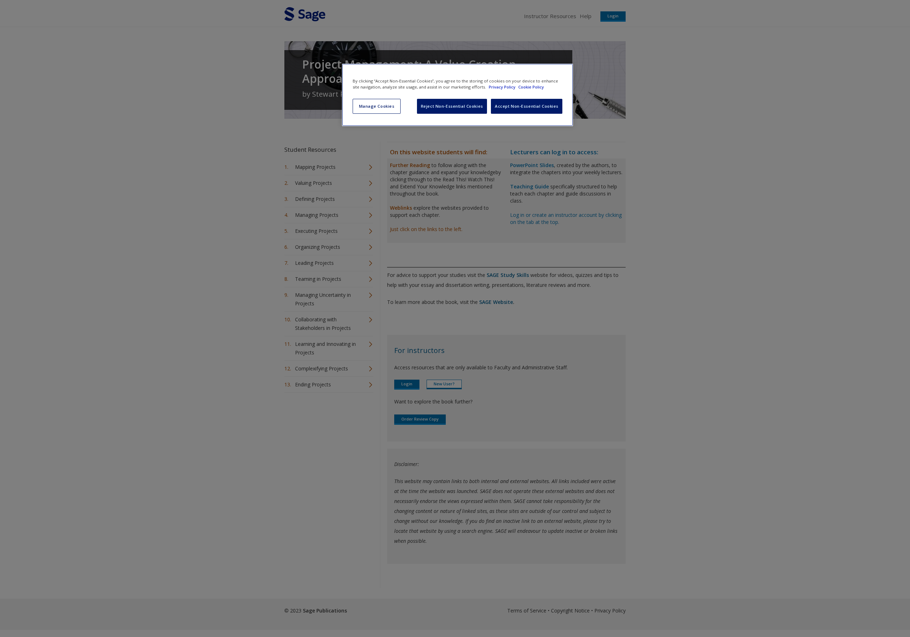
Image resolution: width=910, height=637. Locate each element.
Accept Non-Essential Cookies (526, 106)
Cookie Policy (531, 87)
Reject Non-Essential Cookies (452, 106)
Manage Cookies (377, 106)
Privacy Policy (502, 87)
